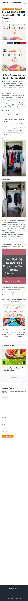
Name (4, 417)
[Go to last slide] (4, 362)
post (19, 246)
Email (4, 424)
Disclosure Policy (9, 590)
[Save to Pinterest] (23, 43)
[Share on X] (17, 43)
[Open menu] (24, 2)
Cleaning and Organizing (8, 8)
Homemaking (18, 8)
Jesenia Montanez (7, 21)
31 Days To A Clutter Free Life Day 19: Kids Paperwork (20, 333)
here (3, 89)
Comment (5, 397)
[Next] (24, 362)
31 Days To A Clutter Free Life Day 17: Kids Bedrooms (7, 333)
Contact (21, 590)
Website (4, 431)
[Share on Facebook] (10, 43)
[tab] (12, 377)
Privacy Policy (14, 588)
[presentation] (14, 357)
